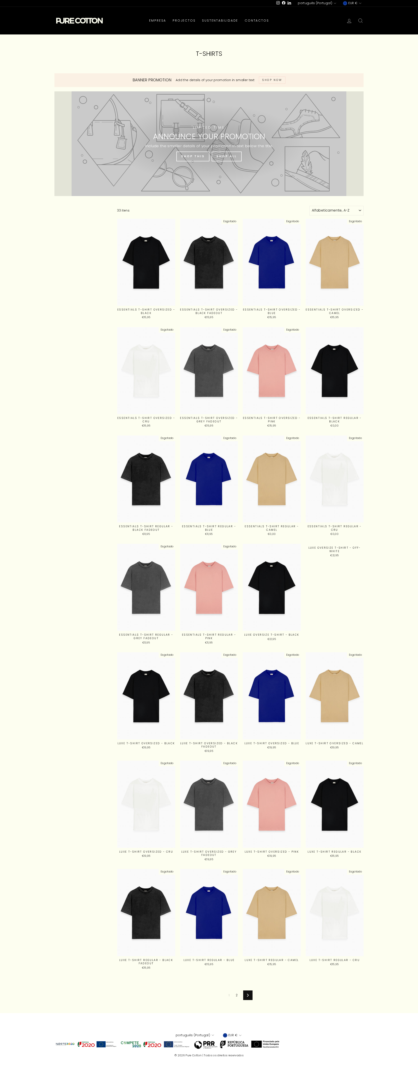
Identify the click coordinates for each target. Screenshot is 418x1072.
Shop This (193, 156)
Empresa (157, 20)
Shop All (226, 156)
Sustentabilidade (220, 20)
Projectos (184, 20)
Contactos (257, 20)
